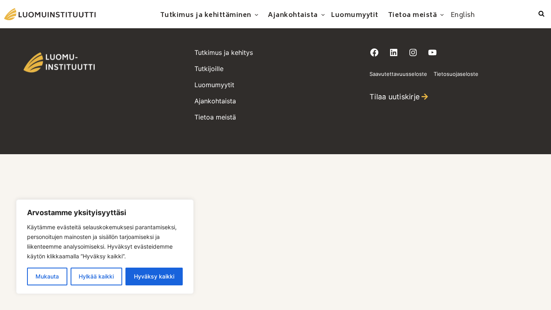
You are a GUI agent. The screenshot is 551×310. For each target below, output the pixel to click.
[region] (105, 246)
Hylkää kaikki (96, 276)
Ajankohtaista (215, 101)
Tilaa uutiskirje (394, 96)
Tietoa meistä (215, 117)
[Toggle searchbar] (541, 14)
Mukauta (47, 276)
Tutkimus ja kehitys (223, 52)
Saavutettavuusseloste (398, 74)
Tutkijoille (208, 69)
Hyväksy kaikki (154, 276)
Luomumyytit (214, 85)
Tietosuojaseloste (456, 74)
